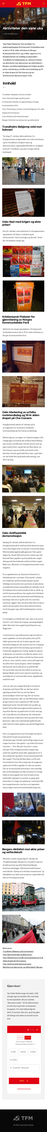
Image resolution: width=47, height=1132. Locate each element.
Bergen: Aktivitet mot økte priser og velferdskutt (20, 120)
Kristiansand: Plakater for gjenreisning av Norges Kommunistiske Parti (20, 103)
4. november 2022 (10, 34)
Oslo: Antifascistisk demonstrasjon (15, 116)
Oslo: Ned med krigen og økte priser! (16, 98)
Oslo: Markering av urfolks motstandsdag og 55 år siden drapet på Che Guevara (23, 111)
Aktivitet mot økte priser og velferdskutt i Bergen (23, 967)
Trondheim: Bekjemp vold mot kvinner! (16, 94)
